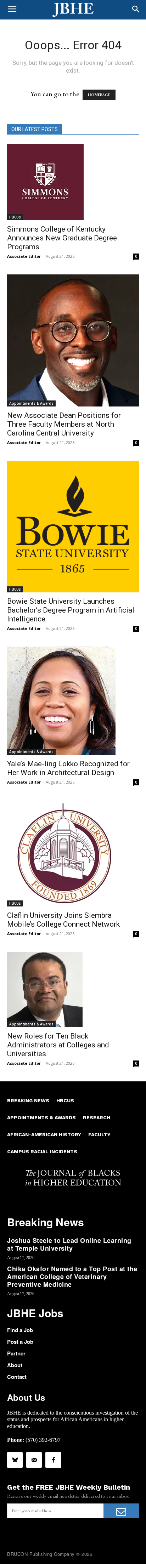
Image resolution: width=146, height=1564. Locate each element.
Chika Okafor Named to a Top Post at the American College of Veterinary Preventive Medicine (72, 1276)
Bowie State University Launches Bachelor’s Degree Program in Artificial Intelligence (70, 610)
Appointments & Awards (31, 403)
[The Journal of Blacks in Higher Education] (72, 9)
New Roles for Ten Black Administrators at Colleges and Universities (58, 1045)
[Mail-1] (34, 1460)
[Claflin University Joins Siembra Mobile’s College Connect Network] (73, 853)
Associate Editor (24, 256)
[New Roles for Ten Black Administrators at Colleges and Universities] (73, 989)
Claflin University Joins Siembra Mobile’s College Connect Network (63, 919)
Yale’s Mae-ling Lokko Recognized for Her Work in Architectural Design (68, 768)
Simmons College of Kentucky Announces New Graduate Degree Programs (62, 238)
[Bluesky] (15, 1460)
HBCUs (15, 217)
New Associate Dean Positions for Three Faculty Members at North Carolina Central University (64, 424)
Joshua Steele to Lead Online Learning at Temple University (69, 1244)
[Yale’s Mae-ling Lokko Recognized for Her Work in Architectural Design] (73, 701)
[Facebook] (53, 1460)
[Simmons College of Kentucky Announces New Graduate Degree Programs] (73, 182)
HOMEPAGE (99, 94)
